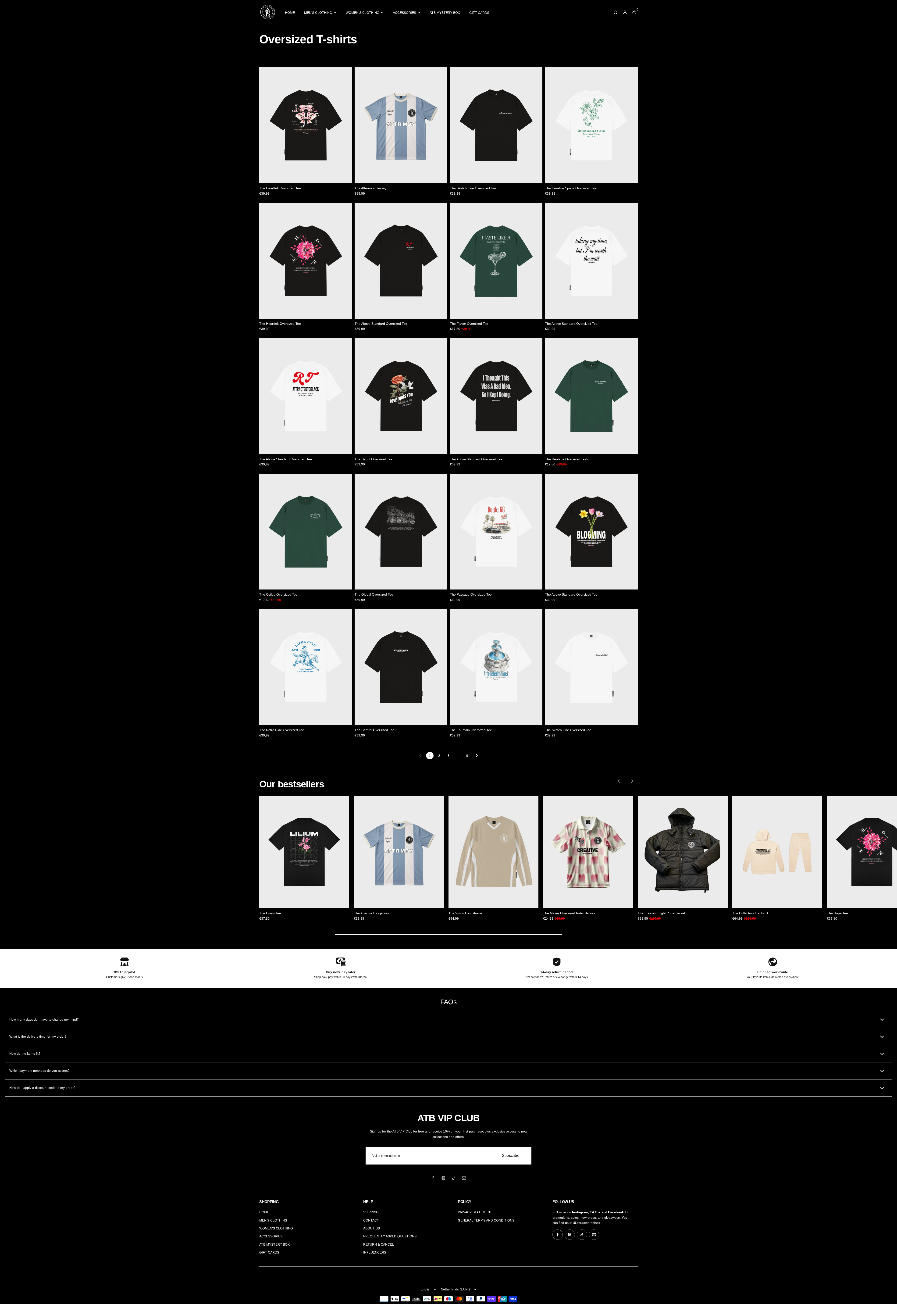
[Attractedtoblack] (267, 19)
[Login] (624, 12)
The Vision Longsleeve (465, 913)
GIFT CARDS (479, 12)
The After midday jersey (371, 913)
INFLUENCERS (374, 1252)
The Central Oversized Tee (374, 730)
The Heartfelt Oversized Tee (280, 188)
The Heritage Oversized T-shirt (568, 459)
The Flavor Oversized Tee (469, 323)
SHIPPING (371, 1212)
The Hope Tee (837, 913)
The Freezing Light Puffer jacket (661, 913)
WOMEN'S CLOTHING (362, 12)
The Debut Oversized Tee (373, 459)
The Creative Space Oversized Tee (571, 188)
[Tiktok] (453, 1178)
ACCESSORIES (404, 12)
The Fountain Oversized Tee (471, 730)
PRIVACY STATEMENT (475, 1212)
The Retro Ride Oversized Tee (281, 730)
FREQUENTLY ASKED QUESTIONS (389, 1236)
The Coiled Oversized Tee (278, 594)
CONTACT (371, 1220)
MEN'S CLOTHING (318, 12)
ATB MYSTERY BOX (445, 12)
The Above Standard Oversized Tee (381, 323)
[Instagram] (443, 1178)
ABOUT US (371, 1228)
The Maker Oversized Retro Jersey (569, 913)
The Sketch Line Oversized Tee (473, 188)
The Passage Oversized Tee (471, 594)
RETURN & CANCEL (378, 1244)
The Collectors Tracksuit (750, 913)
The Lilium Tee (270, 913)
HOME (290, 12)
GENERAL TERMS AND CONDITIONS (486, 1220)
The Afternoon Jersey (370, 188)
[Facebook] (433, 1178)
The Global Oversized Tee (374, 594)
